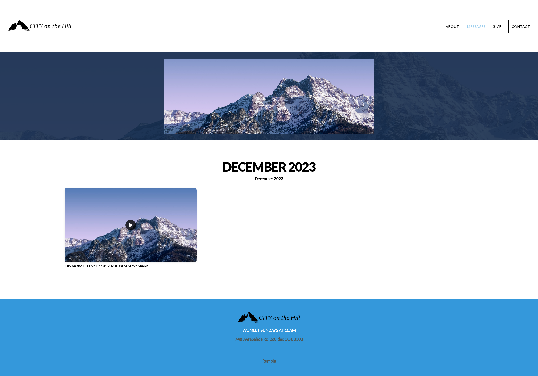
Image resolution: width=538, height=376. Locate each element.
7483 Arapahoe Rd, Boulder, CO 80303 (269, 339)
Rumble (269, 360)
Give (497, 26)
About (453, 26)
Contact (521, 26)
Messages (476, 26)
